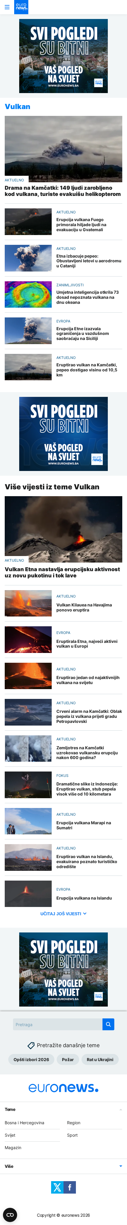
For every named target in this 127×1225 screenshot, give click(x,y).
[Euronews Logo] (21, 7)
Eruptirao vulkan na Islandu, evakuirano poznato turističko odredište (86, 861)
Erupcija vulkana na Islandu (84, 898)
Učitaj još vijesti (60, 914)
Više (9, 1166)
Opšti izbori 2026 (31, 1059)
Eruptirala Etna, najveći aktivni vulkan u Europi (87, 644)
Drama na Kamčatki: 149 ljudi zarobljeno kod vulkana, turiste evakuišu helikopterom (63, 191)
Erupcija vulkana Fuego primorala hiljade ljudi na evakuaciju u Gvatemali (81, 224)
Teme (10, 1109)
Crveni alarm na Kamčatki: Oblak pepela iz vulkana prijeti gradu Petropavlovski (89, 716)
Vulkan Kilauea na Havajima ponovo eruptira (84, 607)
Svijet (10, 1135)
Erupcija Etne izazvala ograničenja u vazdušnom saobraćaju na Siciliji (82, 333)
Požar (68, 1059)
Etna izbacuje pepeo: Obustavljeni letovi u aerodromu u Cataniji (88, 261)
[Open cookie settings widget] (10, 1215)
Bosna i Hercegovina (24, 1122)
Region (73, 1122)
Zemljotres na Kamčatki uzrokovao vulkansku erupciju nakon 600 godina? (87, 752)
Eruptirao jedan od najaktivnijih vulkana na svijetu (88, 680)
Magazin (13, 1147)
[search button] (108, 1024)
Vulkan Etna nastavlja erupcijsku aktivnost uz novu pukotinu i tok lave (62, 572)
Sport (72, 1135)
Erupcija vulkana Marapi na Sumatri (83, 825)
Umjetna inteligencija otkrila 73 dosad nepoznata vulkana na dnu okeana (87, 297)
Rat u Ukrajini (100, 1059)
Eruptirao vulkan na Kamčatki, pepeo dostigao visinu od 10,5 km (86, 369)
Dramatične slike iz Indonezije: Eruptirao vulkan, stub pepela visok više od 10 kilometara (87, 789)
